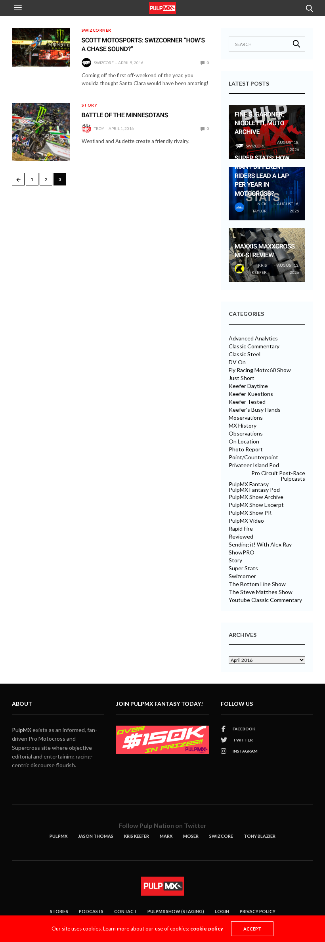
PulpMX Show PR (250, 513)
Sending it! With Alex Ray (260, 544)
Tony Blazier (259, 836)
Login (222, 911)
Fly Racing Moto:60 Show (260, 370)
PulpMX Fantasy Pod (254, 490)
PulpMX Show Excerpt (256, 505)
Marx (166, 836)
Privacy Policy (257, 911)
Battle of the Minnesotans (125, 115)
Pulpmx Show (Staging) (175, 911)
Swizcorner (96, 30)
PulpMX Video (246, 521)
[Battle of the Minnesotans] (41, 132)
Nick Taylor (259, 207)
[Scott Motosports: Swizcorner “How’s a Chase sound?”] (41, 47)
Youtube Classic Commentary (265, 600)
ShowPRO (241, 552)
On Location (244, 441)
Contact (125, 911)
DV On (237, 362)
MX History (242, 425)
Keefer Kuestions (251, 394)
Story (90, 105)
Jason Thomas (95, 836)
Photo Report (246, 449)
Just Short (241, 378)
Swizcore (221, 836)
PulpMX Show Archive (256, 497)
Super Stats (243, 568)
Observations (246, 433)
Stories (59, 911)
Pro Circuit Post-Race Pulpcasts (278, 476)
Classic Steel (244, 354)
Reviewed (241, 536)
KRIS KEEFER (136, 836)
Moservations (246, 417)
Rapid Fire (241, 528)
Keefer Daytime (248, 386)
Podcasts (91, 911)
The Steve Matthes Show (260, 592)
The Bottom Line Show (257, 584)
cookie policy (206, 928)
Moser (191, 836)
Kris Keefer (259, 269)
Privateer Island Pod (254, 465)
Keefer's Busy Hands (255, 410)
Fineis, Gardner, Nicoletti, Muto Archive (259, 123)
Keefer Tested (247, 402)
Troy (99, 128)
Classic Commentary (254, 346)
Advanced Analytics (253, 338)
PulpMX (21, 729)
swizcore (104, 62)
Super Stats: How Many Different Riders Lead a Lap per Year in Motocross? (262, 175)
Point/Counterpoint (253, 457)
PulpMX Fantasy (249, 484)
